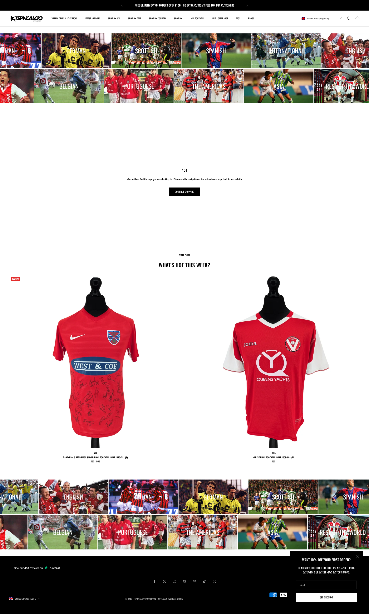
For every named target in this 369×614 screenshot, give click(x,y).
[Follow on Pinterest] (194, 581)
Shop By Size (114, 18)
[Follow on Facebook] (154, 581)
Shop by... (179, 18)
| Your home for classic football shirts (164, 598)
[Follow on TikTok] (204, 581)
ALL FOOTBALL (197, 18)
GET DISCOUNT (326, 597)
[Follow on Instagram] (174, 581)
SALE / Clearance (220, 18)
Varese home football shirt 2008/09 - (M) (273, 457)
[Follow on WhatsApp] (214, 581)
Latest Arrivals (92, 18)
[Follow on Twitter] (164, 581)
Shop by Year (134, 18)
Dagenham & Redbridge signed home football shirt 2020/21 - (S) (95, 457)
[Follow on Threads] (184, 581)
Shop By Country (157, 18)
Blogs (251, 18)
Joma (274, 453)
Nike (95, 453)
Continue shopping (184, 191)
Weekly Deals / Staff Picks (64, 18)
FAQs (238, 18)
